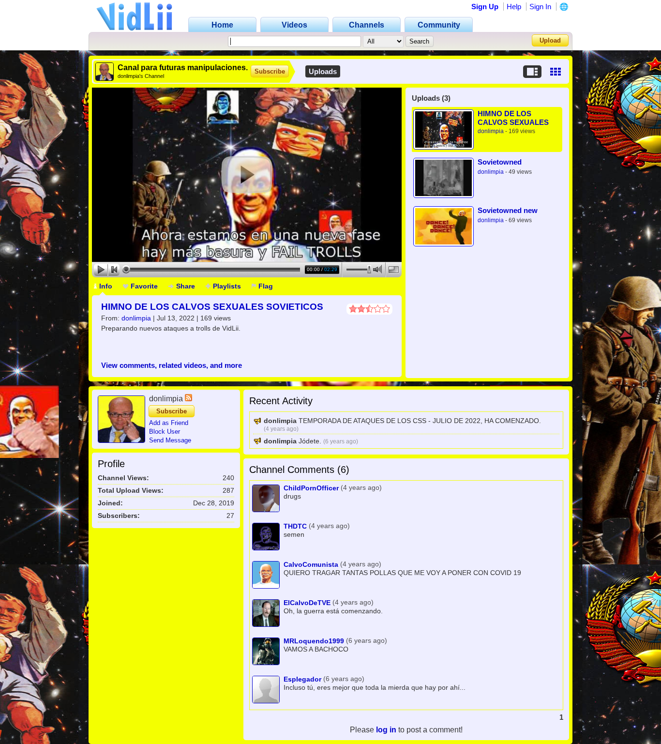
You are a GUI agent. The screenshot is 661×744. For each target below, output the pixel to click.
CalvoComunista (311, 564)
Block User (164, 431)
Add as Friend (168, 422)
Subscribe (270, 71)
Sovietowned (500, 162)
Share (185, 286)
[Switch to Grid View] (555, 71)
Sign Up (484, 6)
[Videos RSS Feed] (188, 399)
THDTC (295, 526)
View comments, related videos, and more (171, 365)
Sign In (540, 6)
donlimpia (136, 318)
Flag (265, 286)
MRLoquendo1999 (314, 641)
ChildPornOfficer (311, 488)
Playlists (227, 286)
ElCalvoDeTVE (307, 603)
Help (514, 6)
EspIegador (302, 679)
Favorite (144, 286)
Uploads (323, 71)
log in (386, 730)
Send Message (170, 440)
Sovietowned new (508, 210)
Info (105, 286)
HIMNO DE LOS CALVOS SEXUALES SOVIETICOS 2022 (212, 307)
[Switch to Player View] (532, 71)
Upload (550, 40)
